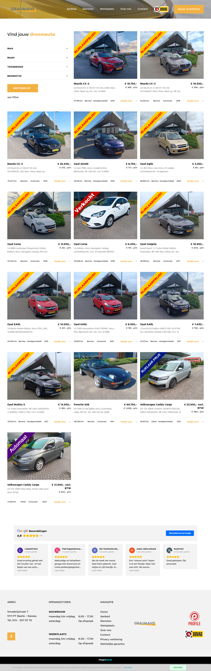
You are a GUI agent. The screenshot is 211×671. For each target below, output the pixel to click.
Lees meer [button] (22, 570)
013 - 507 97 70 (22, 620)
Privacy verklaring (111, 639)
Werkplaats (107, 9)
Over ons (125, 9)
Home (104, 612)
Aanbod (71, 9)
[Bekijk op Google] (20, 550)
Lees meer (128, 667)
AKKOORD (177, 668)
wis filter (13, 97)
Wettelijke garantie (112, 644)
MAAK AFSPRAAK (189, 9)
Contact (143, 9)
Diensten (88, 9)
